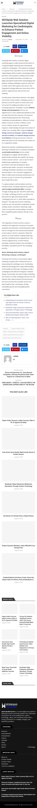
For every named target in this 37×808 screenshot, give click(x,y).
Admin (10, 39)
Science (3, 745)
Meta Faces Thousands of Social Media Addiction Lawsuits (9, 669)
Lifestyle (4, 740)
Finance (3, 738)
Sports (3, 747)
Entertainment (6, 733)
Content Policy (6, 762)
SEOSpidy (5, 328)
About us (4, 757)
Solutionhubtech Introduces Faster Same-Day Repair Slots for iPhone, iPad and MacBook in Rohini (19, 302)
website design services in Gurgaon (13, 334)
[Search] (35, 3)
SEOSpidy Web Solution (9, 259)
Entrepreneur (5, 736)
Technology (31, 747)
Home (3, 9)
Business (12, 9)
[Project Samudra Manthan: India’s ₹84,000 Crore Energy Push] (18, 532)
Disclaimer (4, 764)
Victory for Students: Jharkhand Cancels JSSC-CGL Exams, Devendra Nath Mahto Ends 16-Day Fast (26, 620)
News (3, 742)
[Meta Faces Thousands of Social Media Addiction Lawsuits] (10, 660)
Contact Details (6, 759)
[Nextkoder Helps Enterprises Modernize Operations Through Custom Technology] (18, 471)
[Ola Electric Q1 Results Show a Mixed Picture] (18, 502)
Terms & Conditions (7, 766)
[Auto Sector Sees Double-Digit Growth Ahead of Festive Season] (18, 439)
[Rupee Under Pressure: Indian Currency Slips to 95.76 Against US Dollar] (18, 407)
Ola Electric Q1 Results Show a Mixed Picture (18, 516)
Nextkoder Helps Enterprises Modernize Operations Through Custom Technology (27, 670)
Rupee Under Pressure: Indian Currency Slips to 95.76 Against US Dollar (9, 618)
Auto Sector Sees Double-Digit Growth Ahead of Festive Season (8, 645)
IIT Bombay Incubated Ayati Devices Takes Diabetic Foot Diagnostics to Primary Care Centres (27, 646)
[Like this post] (15, 46)
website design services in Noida (12, 338)
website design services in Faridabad (13, 331)
